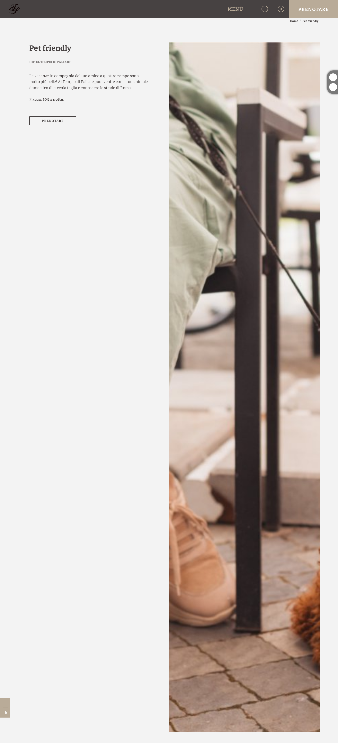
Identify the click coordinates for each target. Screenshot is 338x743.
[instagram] (333, 77)
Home (294, 21)
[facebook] (333, 87)
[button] (240, 9)
